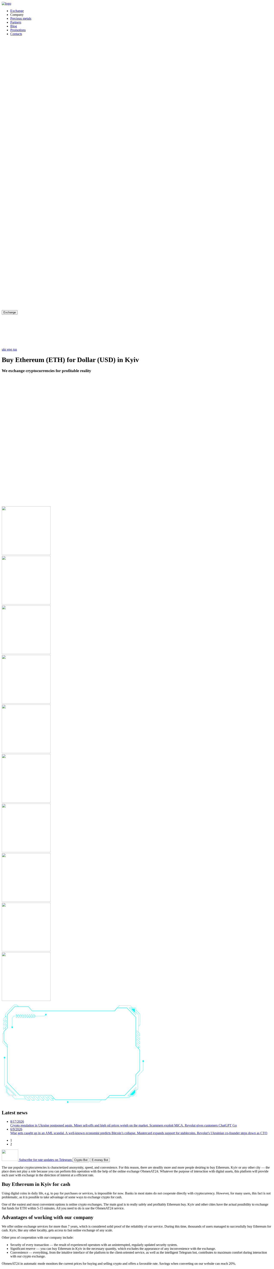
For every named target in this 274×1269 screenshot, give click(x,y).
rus (15, 349)
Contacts (16, 34)
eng (10, 349)
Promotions (18, 30)
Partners (15, 22)
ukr (4, 349)
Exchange (17, 11)
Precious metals (20, 18)
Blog (13, 26)
